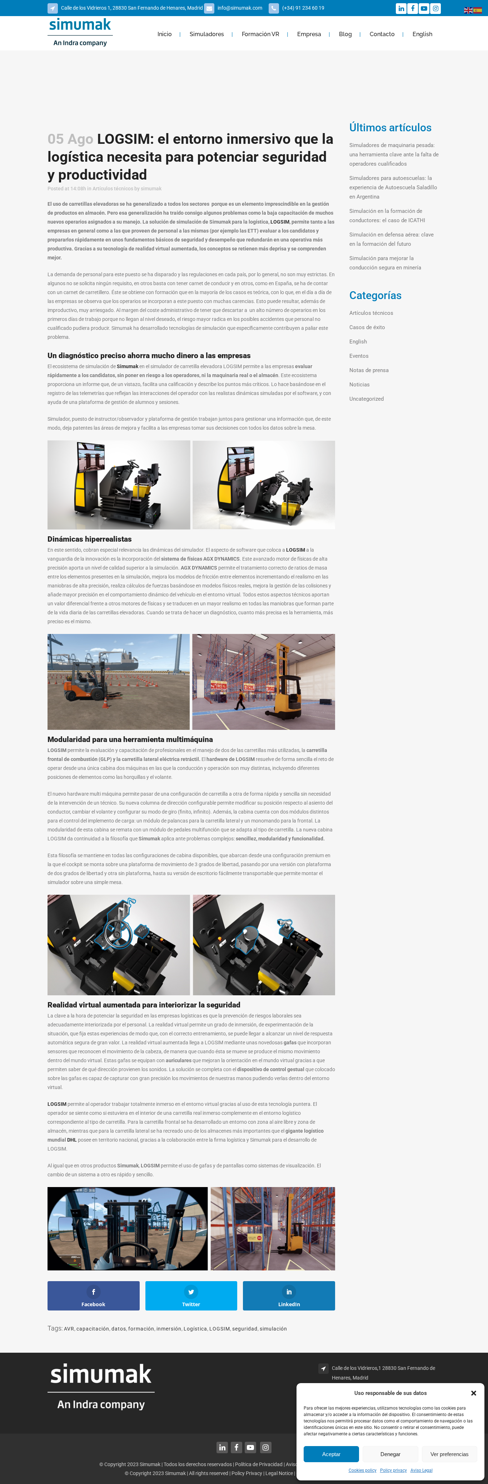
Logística (195, 1329)
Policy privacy (393, 1470)
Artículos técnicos (113, 188)
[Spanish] (478, 10)
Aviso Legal (421, 1470)
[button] (473, 1393)
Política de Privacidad (259, 1464)
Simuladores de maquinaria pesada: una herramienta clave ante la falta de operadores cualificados (394, 154)
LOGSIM (279, 222)
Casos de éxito (367, 327)
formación (141, 1329)
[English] (468, 10)
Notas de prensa (369, 370)
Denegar (390, 1454)
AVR (69, 1329)
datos (118, 1329)
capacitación (92, 1329)
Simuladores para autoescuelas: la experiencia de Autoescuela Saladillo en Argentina (393, 187)
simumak (151, 188)
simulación (273, 1329)
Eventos (359, 356)
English (358, 341)
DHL (72, 1140)
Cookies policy (363, 1470)
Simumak (127, 366)
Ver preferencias (449, 1454)
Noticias (359, 384)
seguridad (245, 1329)
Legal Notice (279, 1473)
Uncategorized (366, 399)
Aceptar (331, 1454)
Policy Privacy (246, 1473)
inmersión (168, 1329)
